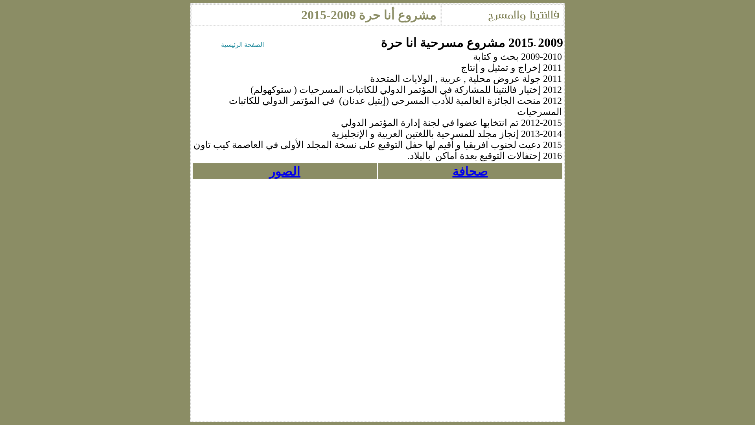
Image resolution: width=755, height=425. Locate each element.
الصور (284, 171)
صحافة (470, 171)
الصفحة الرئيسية (242, 44)
